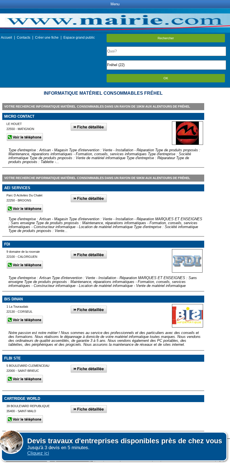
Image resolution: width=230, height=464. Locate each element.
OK (166, 78)
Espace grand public (79, 38)
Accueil (6, 38)
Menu (115, 4)
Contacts (23, 38)
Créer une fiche (47, 38)
